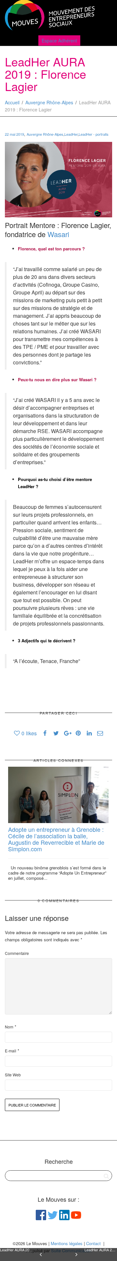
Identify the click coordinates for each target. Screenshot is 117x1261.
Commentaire (17, 953)
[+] (58, 795)
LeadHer (71, 134)
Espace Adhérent (59, 40)
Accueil (12, 102)
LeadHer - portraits (94, 134)
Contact (93, 1243)
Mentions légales (67, 1243)
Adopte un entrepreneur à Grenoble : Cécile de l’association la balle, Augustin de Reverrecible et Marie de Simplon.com (56, 839)
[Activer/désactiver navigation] (105, 16)
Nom (9, 1026)
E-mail (10, 1050)
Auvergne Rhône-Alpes (49, 102)
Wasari (58, 234)
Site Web (13, 1074)
